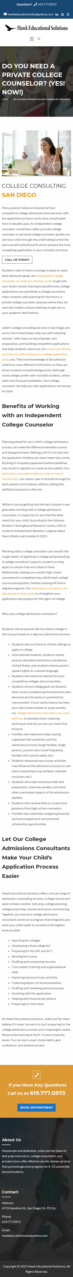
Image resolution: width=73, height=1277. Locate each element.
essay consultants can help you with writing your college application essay (36, 354)
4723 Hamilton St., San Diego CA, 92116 (28, 1208)
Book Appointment (36, 1107)
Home (5, 99)
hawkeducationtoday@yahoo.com (30, 14)
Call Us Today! (17, 260)
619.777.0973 (47, 4)
